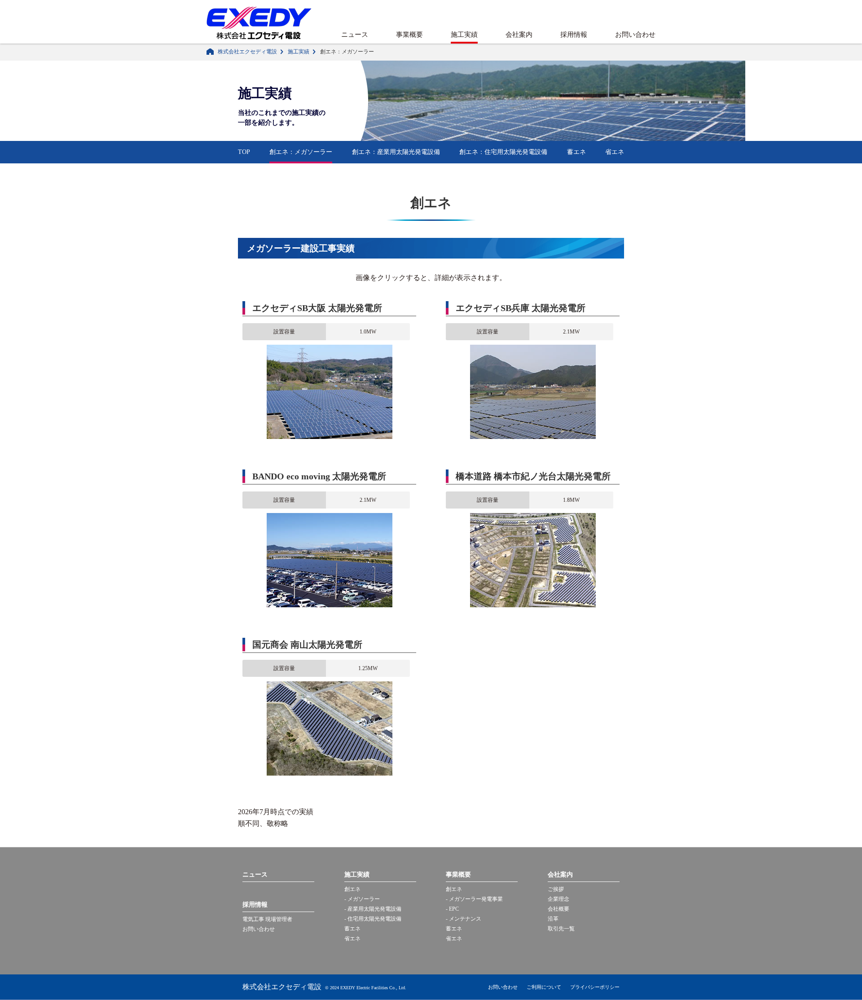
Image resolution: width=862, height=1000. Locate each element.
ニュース (354, 34)
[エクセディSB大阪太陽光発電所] (329, 349)
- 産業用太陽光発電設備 (372, 909)
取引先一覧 (561, 928)
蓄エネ (576, 152)
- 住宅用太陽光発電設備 (372, 919)
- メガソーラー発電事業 (474, 899)
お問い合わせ (635, 34)
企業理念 (558, 899)
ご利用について (544, 987)
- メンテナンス (463, 919)
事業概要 (409, 34)
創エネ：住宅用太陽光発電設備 (503, 152)
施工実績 (464, 34)
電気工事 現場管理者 (267, 919)
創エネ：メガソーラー (300, 152)
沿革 (553, 919)
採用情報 (573, 34)
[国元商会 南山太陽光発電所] (329, 685)
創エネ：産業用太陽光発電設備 (396, 152)
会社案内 (519, 34)
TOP (244, 152)
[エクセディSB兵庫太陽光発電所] (533, 349)
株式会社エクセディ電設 (247, 51)
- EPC (452, 909)
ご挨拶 (556, 889)
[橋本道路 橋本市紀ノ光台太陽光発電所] (533, 517)
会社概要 (558, 909)
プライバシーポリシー (595, 987)
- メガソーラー (362, 899)
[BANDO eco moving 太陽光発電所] (329, 517)
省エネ (614, 152)
